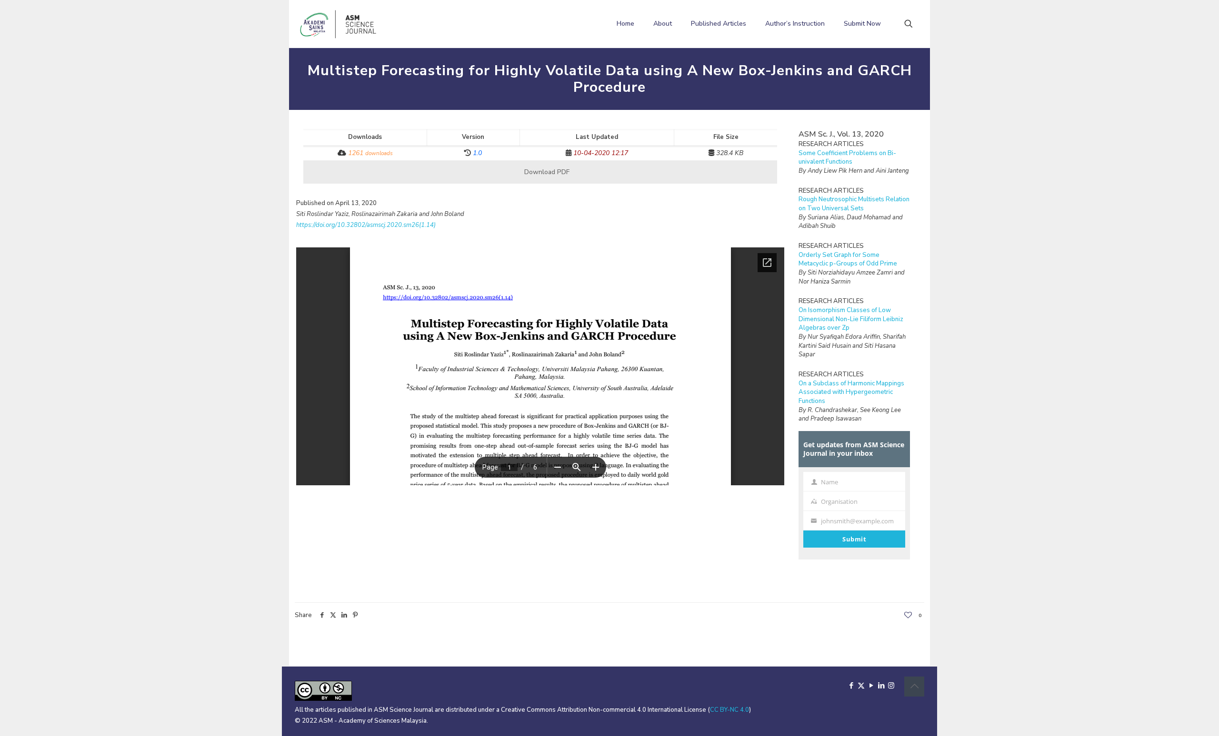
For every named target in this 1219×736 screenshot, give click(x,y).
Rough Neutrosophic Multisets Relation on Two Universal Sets (854, 204)
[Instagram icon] (891, 685)
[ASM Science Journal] (338, 24)
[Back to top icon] (914, 687)
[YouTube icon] (871, 685)
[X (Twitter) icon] (861, 685)
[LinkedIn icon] (881, 685)
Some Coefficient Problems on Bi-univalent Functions (847, 158)
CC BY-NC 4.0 (729, 710)
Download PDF (546, 172)
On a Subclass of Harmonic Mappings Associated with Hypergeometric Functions (851, 392)
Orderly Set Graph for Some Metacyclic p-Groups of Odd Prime (848, 259)
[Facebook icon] (851, 685)
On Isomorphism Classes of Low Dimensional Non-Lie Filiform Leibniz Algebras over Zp (851, 319)
